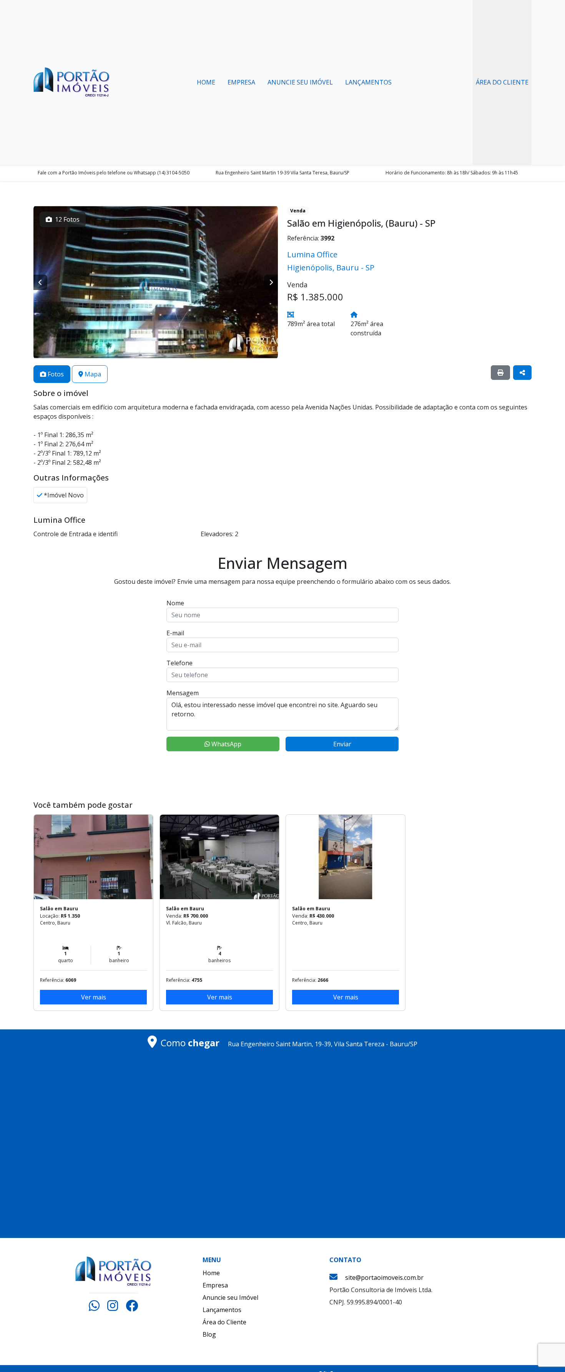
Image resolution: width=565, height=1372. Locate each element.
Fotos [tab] (55, 374)
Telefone (179, 663)
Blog (209, 1334)
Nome (175, 603)
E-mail (175, 633)
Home (206, 82)
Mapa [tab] (92, 374)
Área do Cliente (502, 82)
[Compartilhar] (522, 372)
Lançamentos (368, 82)
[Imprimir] (500, 372)
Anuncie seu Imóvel (300, 82)
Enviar (342, 744)
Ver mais (93, 997)
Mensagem (182, 693)
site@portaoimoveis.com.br (384, 1277)
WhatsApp (225, 744)
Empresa (241, 82)
